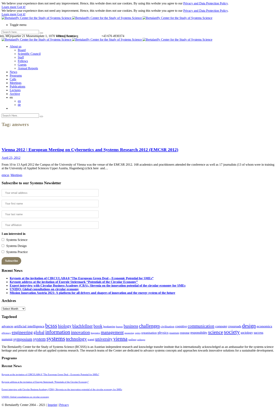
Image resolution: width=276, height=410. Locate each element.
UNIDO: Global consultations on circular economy (44, 289)
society (232, 332)
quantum (174, 333)
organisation (149, 332)
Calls (13, 79)
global (39, 332)
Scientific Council (29, 53)
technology (76, 338)
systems (55, 338)
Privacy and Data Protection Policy (205, 3)
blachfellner (82, 326)
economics (264, 326)
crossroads (234, 326)
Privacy (64, 405)
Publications (17, 86)
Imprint (52, 405)
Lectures (15, 90)
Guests (22, 64)
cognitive (181, 326)
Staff (21, 57)
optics (137, 333)
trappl (91, 339)
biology (65, 326)
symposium (22, 339)
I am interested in (13, 233)
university (104, 339)
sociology (247, 333)
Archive (15, 93)
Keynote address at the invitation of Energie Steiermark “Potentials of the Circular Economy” (74, 282)
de (19, 104)
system (39, 338)
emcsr (5, 175)
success (258, 332)
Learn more (9, 7)
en (19, 101)
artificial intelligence (29, 326)
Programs (16, 75)
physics (163, 333)
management (112, 332)
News (13, 72)
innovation (80, 332)
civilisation (167, 326)
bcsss (51, 326)
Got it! (21, 7)
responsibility (198, 332)
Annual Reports (28, 68)
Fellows (23, 61)
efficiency (6, 333)
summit (7, 339)
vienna (120, 339)
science (215, 332)
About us (15, 46)
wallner (132, 339)
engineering (22, 332)
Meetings (15, 83)
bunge (119, 326)
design (249, 326)
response (185, 332)
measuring (129, 333)
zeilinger (141, 340)
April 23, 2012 (11, 157)
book (98, 326)
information (57, 332)
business (131, 326)
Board (22, 50)
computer (221, 326)
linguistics (95, 333)
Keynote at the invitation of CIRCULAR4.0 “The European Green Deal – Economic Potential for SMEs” (82, 278)
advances (7, 326)
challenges (149, 325)
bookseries (109, 326)
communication (201, 326)
